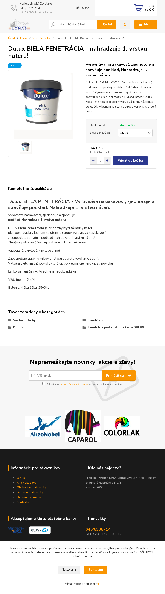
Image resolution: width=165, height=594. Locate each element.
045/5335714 (30, 8)
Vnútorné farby (41, 38)
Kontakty (23, 502)
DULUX (18, 327)
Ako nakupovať (27, 483)
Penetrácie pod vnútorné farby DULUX (115, 327)
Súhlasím (96, 569)
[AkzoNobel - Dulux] (43, 426)
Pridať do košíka (130, 160)
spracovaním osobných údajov (73, 384)
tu (98, 584)
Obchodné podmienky (31, 487)
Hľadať (106, 24)
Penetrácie (95, 320)
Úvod (11, 38)
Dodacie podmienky (30, 492)
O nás (21, 478)
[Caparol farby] (83, 426)
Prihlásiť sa (115, 375)
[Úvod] (26, 24)
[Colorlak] (122, 426)
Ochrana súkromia (29, 497)
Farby (23, 38)
